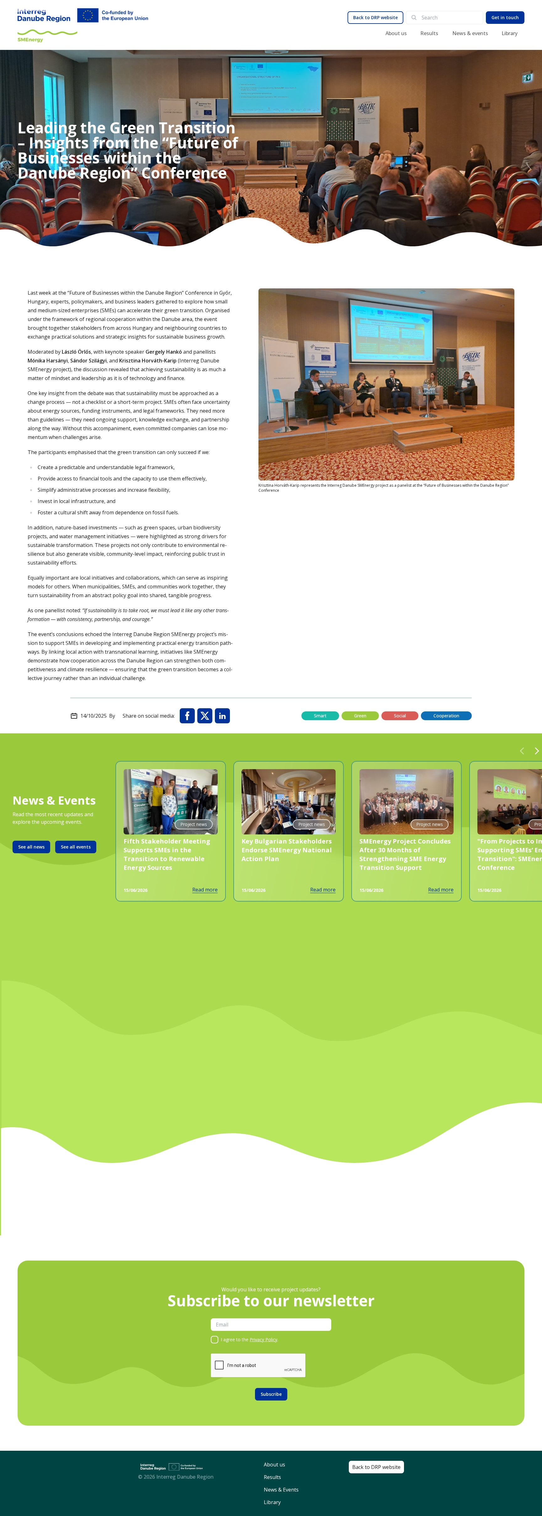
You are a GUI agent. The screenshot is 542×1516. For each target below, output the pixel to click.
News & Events (281, 1489)
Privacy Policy (263, 1339)
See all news (31, 847)
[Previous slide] (522, 751)
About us (396, 33)
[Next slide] (537, 751)
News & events (470, 33)
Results (429, 33)
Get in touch (505, 17)
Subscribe (271, 1394)
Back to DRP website (375, 17)
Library (510, 33)
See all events (76, 847)
